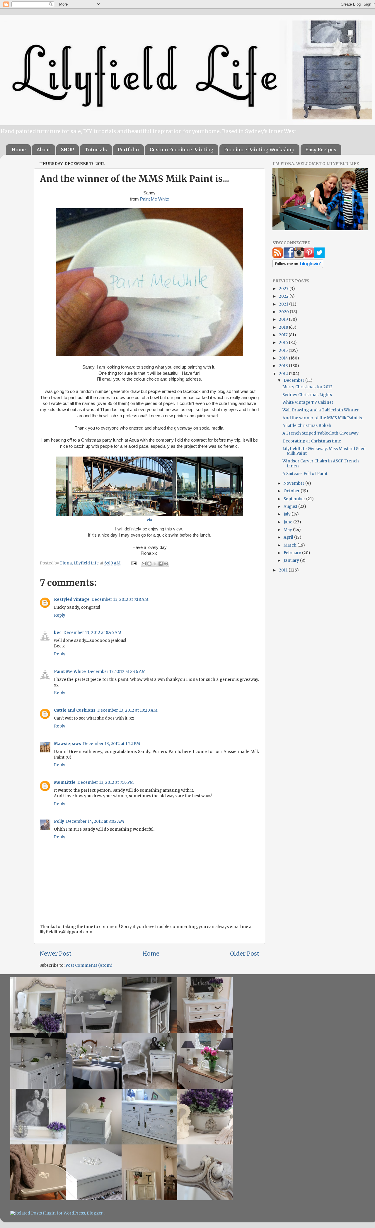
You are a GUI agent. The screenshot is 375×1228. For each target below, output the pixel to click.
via (149, 520)
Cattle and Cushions (75, 710)
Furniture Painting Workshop (259, 149)
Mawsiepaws (67, 743)
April (289, 537)
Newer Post (55, 953)
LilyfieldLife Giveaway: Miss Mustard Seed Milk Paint (324, 451)
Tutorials (96, 149)
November (294, 483)
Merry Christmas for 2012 (307, 386)
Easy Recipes (320, 149)
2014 (284, 358)
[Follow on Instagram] (299, 256)
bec (58, 632)
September (295, 498)
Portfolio (128, 149)
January (292, 560)
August (291, 506)
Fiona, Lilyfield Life (80, 563)
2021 (284, 304)
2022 (284, 296)
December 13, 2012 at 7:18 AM (119, 599)
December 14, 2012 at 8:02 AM (95, 821)
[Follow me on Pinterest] (309, 256)
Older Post (244, 953)
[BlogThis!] (149, 563)
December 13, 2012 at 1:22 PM (111, 743)
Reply (59, 615)
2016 (284, 342)
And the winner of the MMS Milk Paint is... (323, 417)
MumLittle (65, 782)
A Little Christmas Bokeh (306, 425)
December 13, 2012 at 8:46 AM (92, 632)
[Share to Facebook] (160, 563)
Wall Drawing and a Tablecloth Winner (320, 410)
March (290, 545)
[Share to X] (155, 563)
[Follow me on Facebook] (289, 256)
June (288, 522)
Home (19, 149)
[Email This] (144, 563)
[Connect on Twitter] (319, 256)
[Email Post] (133, 563)
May (288, 529)
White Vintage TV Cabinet (307, 402)
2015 (284, 350)
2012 (284, 373)
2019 (284, 319)
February (293, 552)
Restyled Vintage (72, 599)
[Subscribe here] (277, 256)
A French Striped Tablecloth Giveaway (320, 433)
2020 (284, 311)
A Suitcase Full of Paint (305, 473)
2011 (284, 570)
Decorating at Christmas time (311, 441)
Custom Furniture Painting (181, 149)
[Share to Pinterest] (166, 563)
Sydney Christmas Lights (307, 394)
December (294, 380)
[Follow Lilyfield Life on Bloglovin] (297, 266)
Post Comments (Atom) (88, 965)
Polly (59, 821)
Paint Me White (154, 199)
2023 (284, 288)
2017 (284, 335)
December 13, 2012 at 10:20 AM (127, 710)
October (292, 491)
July (288, 514)
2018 (284, 327)
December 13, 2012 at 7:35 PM (105, 782)
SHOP (67, 149)
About (43, 149)
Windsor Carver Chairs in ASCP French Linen (320, 463)
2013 (284, 365)
